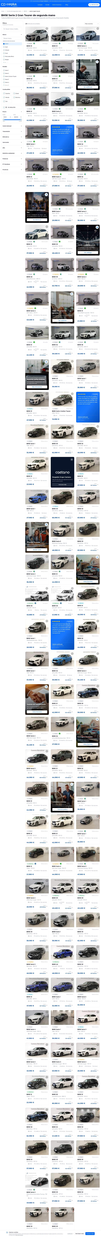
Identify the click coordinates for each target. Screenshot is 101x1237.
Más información (37, 387)
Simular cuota (37, 549)
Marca (4, 34)
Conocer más (62, 484)
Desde (4, 114)
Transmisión (6, 131)
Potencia (5, 158)
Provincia (5, 169)
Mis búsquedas (96, 1)
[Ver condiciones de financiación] (47, 54)
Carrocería (6, 142)
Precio (4, 111)
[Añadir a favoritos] (47, 28)
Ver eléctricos (37, 220)
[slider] (3, 120)
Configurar (70, 1233)
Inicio (2, 11)
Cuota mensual (7, 126)
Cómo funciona (87, 581)
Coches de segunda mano (14, 11)
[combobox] (92, 23)
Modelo (5, 66)
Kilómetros (6, 137)
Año (4, 148)
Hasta (14, 114)
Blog (66, 4)
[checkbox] (3, 43)
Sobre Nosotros (56, 4)
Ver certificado (88, 87)
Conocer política (62, 809)
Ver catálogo (88, 252)
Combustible (6, 89)
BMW (25, 11)
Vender (47, 4)
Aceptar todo (90, 1233)
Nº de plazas (6, 164)
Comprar (40, 4)
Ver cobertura (62, 320)
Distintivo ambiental (8, 153)
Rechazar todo (79, 1233)
